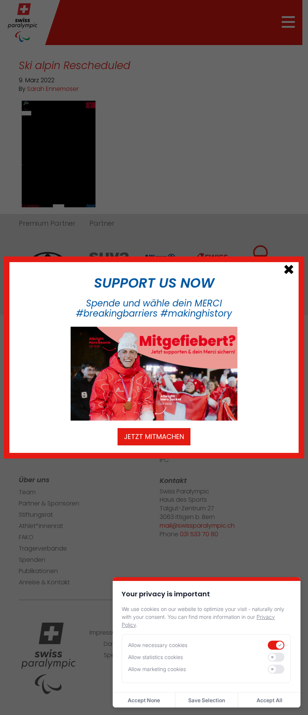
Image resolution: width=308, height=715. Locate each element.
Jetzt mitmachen (154, 436)
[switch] (276, 645)
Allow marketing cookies (157, 669)
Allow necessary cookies (157, 645)
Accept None (144, 700)
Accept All (269, 700)
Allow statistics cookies (155, 657)
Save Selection (206, 700)
